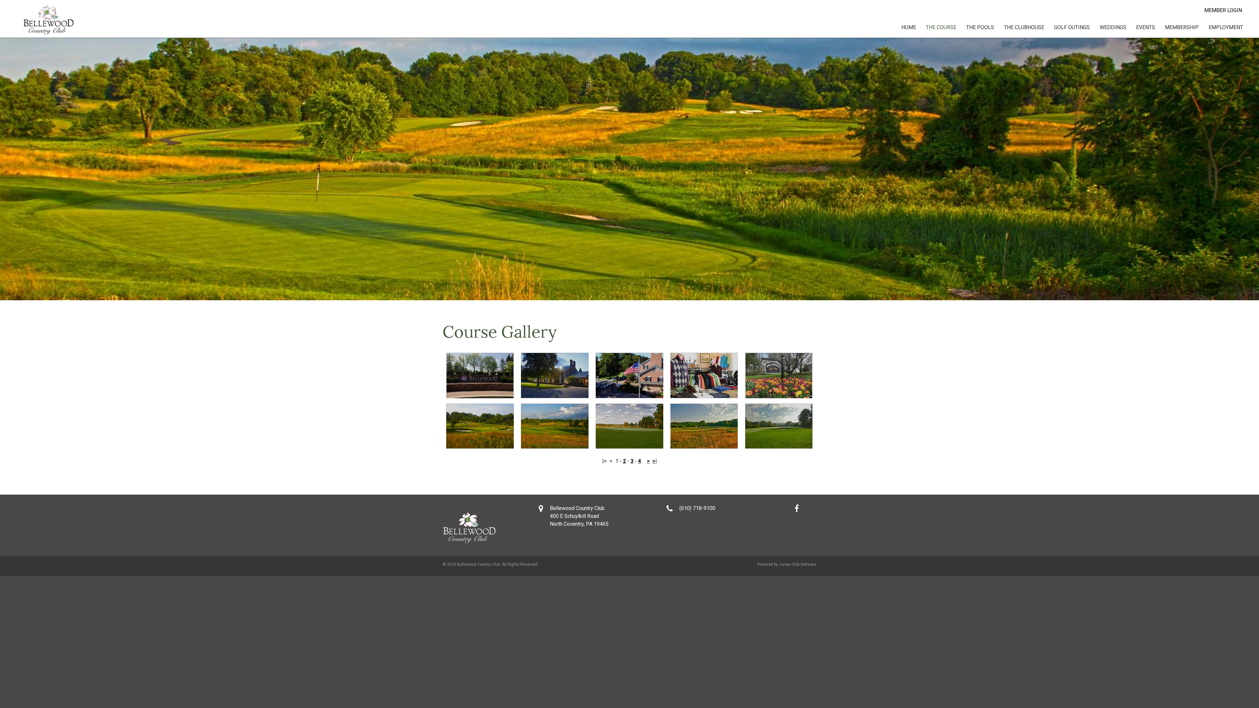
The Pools (980, 27)
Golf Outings (1072, 27)
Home (908, 27)
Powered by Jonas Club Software (786, 564)
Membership (1182, 27)
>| (654, 461)
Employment (1226, 27)
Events (1145, 27)
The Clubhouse (1024, 27)
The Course (941, 27)
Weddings (1113, 27)
